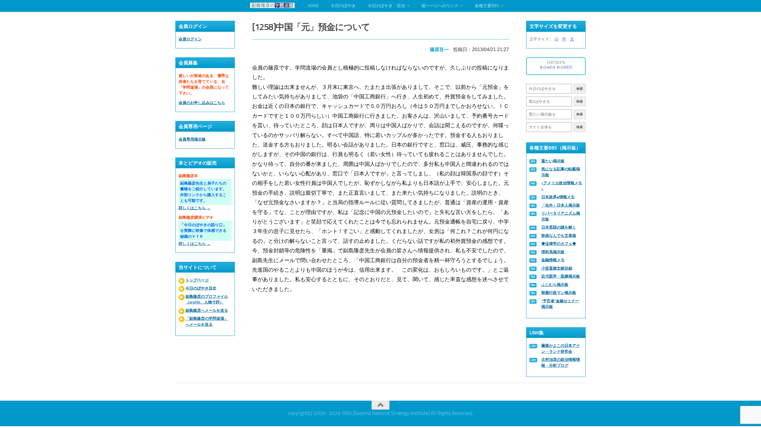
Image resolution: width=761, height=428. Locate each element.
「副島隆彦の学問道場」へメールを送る (206, 321)
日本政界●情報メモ (558, 197)
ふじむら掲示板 (554, 284)
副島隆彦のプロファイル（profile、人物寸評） (206, 299)
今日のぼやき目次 (200, 288)
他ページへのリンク (440, 5)
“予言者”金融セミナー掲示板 (560, 304)
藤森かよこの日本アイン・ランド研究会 (560, 348)
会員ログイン (190, 39)
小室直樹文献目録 (556, 268)
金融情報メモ (553, 260)
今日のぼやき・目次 (386, 5)
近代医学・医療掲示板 (560, 276)
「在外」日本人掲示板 (560, 205)
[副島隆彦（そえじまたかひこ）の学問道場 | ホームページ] (272, 5)
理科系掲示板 (553, 252)
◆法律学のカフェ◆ (558, 243)
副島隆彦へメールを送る (206, 310)
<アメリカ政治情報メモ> (561, 186)
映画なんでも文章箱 (558, 235)
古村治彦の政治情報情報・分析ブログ (560, 362)
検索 (579, 89)
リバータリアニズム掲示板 (560, 216)
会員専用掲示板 (192, 139)
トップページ (197, 280)
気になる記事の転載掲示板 (560, 172)
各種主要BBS (487, 5)
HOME (313, 5)
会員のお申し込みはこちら (202, 102)
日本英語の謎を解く (558, 227)
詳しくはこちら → (194, 208)
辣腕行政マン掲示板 (558, 292)
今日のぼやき (343, 5)
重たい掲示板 (553, 161)
